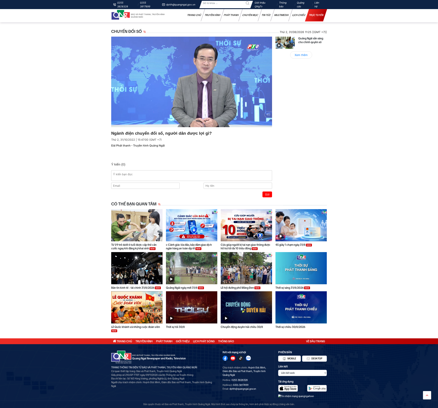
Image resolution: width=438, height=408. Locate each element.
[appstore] (288, 388)
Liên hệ (316, 4)
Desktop (316, 358)
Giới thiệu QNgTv (260, 4)
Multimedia (281, 15)
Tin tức (266, 15)
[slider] (191, 123)
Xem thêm (301, 55)
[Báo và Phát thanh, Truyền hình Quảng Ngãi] (120, 16)
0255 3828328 (122, 4)
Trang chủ (194, 15)
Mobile (291, 358)
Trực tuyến (316, 15)
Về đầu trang (315, 341)
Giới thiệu (183, 341)
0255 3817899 (145, 4)
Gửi (267, 194)
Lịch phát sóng (204, 341)
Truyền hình (212, 15)
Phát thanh (231, 15)
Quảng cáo (300, 4)
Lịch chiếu (299, 15)
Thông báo (283, 4)
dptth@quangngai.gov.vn (180, 4)
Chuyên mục (250, 15)
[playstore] (317, 388)
